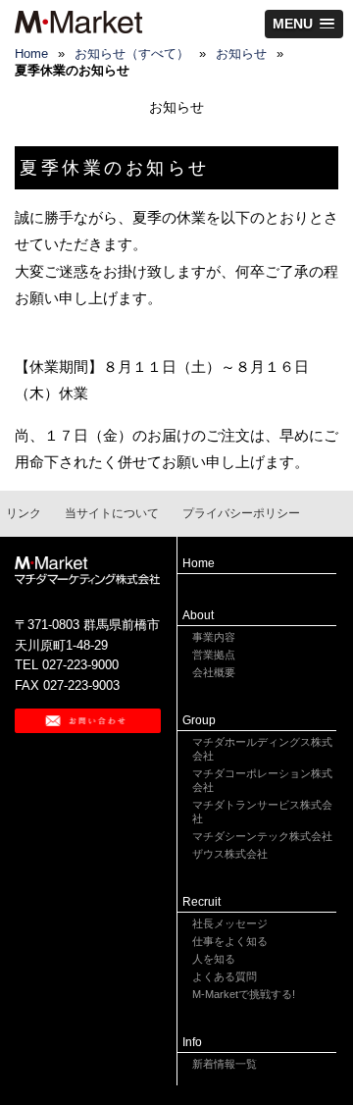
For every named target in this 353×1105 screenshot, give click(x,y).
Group (199, 720)
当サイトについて (112, 513)
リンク (23, 513)
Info (192, 1042)
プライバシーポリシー (241, 513)
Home (198, 563)
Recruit (201, 902)
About (198, 615)
